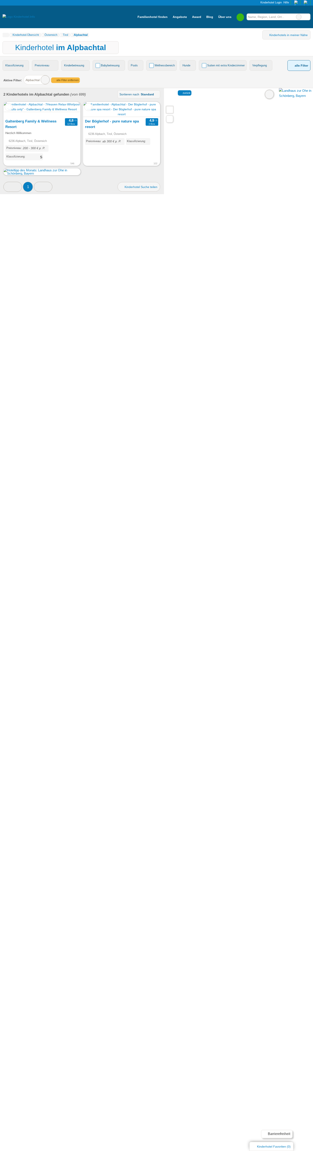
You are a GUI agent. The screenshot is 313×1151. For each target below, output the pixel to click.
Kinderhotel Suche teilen (140, 187)
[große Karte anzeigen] (169, 109)
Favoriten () (274, 1146)
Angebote (180, 17)
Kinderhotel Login (271, 2)
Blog (209, 17)
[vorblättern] (69, 109)
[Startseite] (5, 35)
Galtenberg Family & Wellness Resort (30, 124)
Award (196, 17)
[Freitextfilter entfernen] (299, 17)
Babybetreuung (110, 65)
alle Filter (301, 65)
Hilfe (286, 2)
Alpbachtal (33, 80)
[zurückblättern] (14, 109)
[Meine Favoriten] (240, 17)
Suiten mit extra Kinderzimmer (226, 65)
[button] (12, 187)
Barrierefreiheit (278, 1134)
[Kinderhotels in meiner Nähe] (169, 118)
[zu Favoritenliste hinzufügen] (9, 107)
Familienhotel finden (153, 17)
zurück (186, 93)
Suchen (307, 16)
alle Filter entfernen (67, 80)
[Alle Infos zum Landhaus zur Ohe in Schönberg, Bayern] (296, 96)
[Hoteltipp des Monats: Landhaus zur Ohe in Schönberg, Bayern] (42, 173)
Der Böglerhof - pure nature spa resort (112, 124)
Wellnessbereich (165, 65)
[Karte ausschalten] (269, 94)
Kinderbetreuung (74, 65)
